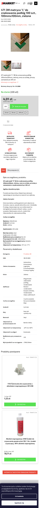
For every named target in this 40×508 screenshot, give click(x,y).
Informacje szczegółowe (8, 82)
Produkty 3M (27, 254)
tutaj (20, 491)
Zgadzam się (19, 503)
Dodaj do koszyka (20, 106)
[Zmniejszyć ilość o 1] (9, 107)
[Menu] (36, 3)
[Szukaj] (24, 3)
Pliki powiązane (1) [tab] (13, 170)
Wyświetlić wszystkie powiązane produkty (20, 472)
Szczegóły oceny (21, 25)
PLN (16, 3)
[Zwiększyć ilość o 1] (9, 105)
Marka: (32, 25)
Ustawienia (19, 496)
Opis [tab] (3, 170)
